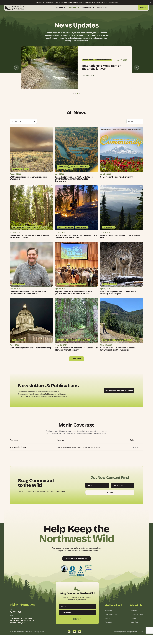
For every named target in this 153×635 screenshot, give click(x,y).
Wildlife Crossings (65, 169)
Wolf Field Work (109, 284)
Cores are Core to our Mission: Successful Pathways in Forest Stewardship (118, 349)
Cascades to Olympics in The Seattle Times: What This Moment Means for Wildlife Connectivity (74, 179)
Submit (109, 492)
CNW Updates (17, 169)
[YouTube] (79, 631)
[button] (73, 93)
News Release (63, 284)
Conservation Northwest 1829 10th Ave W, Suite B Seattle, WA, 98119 (22, 620)
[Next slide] (136, 67)
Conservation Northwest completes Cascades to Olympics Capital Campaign (76, 349)
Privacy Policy (39, 631)
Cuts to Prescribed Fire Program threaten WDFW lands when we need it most (76, 236)
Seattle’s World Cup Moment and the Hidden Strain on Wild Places (29, 236)
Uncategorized (108, 227)
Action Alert (88, 60)
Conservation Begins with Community (116, 177)
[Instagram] (69, 631)
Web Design (118, 631)
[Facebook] (74, 631)
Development (129, 631)
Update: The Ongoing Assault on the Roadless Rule (120, 236)
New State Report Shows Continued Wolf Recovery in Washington (118, 292)
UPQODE (140, 631)
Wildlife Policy (82, 227)
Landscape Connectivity (79, 166)
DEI (104, 169)
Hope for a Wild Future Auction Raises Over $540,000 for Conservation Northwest (73, 292)
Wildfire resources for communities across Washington (28, 178)
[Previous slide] (16, 67)
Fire (26, 169)
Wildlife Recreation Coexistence (25, 227)
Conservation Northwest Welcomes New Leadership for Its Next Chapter (28, 292)
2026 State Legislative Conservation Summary (30, 348)
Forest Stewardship (103, 60)
